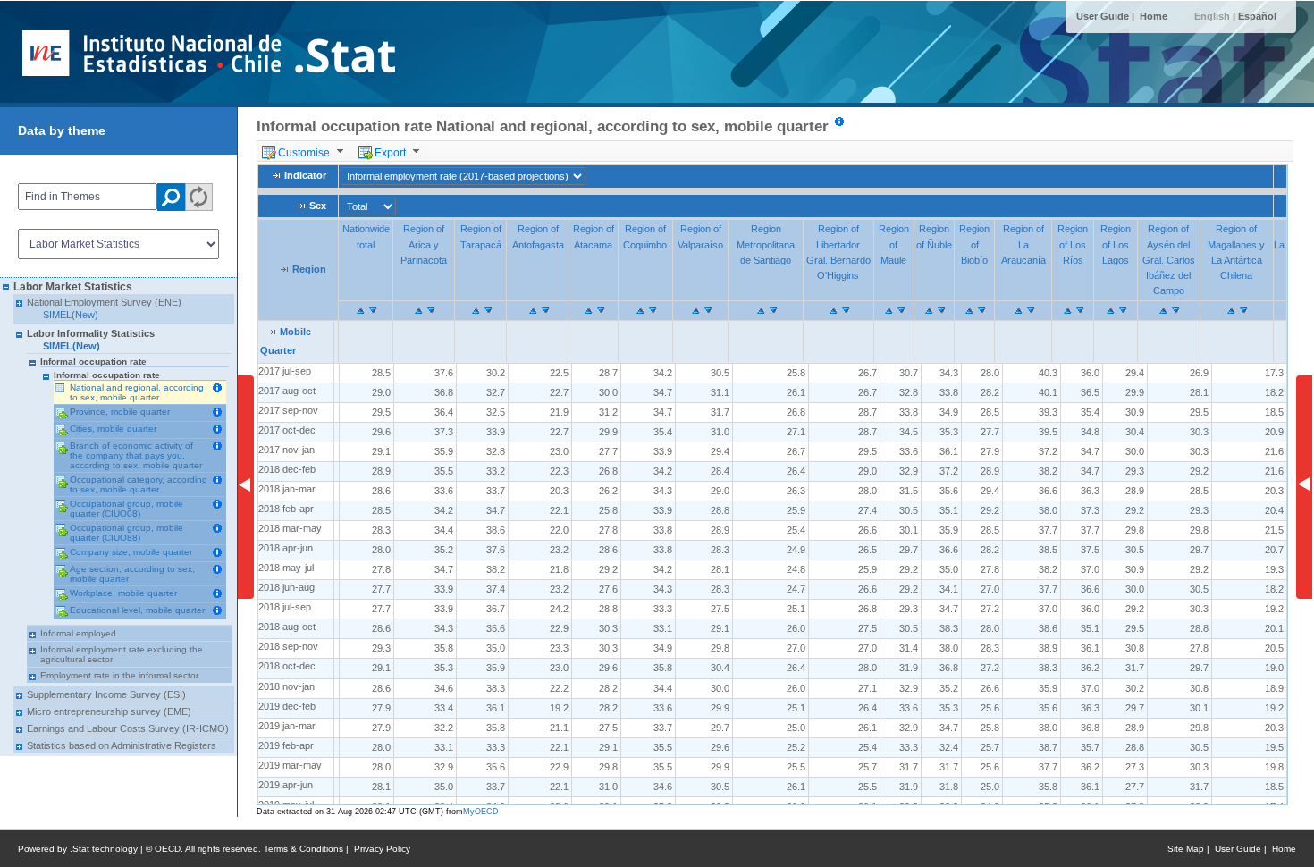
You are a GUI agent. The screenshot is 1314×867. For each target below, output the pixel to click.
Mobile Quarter (285, 341)
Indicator (305, 176)
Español (1257, 16)
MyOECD (481, 811)
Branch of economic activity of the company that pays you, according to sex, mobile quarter (136, 455)
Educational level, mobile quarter (137, 610)
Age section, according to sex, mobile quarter (132, 574)
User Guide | (1106, 16)
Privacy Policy (382, 849)
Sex (317, 205)
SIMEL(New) (70, 314)
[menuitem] (305, 151)
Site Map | (1191, 849)
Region (309, 269)
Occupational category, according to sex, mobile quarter (138, 484)
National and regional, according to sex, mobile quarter (137, 392)
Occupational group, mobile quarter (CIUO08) (126, 508)
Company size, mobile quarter (131, 552)
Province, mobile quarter (120, 412)
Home (1153, 16)
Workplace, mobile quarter (123, 593)
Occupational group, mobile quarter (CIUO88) (126, 533)
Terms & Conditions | (309, 849)
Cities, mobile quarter (113, 429)
